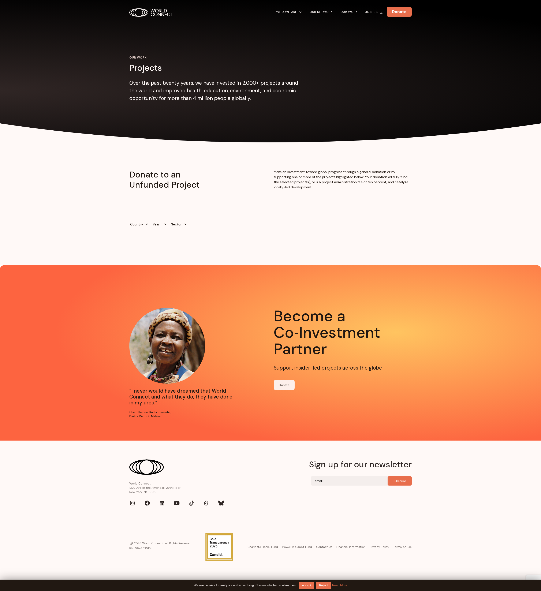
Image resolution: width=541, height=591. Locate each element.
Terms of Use (402, 547)
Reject (323, 585)
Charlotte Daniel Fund (262, 547)
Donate (284, 385)
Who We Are (286, 12)
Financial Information (351, 547)
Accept (306, 585)
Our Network (321, 12)
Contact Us (324, 547)
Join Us (371, 12)
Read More (339, 585)
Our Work (349, 12)
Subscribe (400, 481)
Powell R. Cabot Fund (297, 547)
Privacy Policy (379, 547)
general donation (372, 172)
